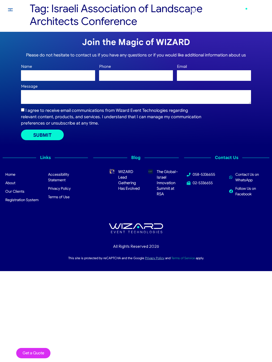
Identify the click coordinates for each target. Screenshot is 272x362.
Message (29, 86)
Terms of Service (183, 258)
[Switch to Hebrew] (10, 9)
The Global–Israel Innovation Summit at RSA (167, 182)
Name (26, 66)
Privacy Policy (154, 258)
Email (182, 66)
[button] (193, 10)
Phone (105, 66)
